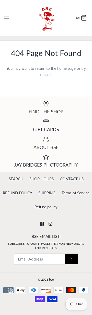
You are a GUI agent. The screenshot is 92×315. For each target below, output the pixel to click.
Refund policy (45, 206)
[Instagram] (50, 224)
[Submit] (71, 259)
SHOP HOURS (41, 178)
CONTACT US (72, 178)
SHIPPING (46, 192)
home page (66, 68)
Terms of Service (75, 192)
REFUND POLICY (17, 192)
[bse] (46, 18)
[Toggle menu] (6, 17)
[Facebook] (42, 224)
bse (51, 279)
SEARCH (16, 178)
